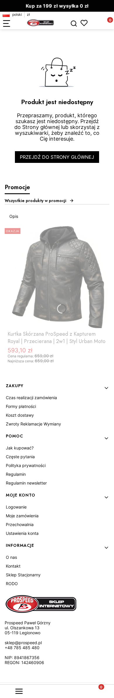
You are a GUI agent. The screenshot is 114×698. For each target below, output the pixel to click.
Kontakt (13, 565)
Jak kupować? (20, 447)
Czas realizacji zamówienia (31, 397)
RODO (12, 583)
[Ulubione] (84, 23)
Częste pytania (20, 456)
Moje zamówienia (22, 515)
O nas (11, 557)
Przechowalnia (20, 524)
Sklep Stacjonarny (23, 574)
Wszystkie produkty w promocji (35, 201)
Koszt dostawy (20, 415)
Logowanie (16, 506)
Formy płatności (21, 406)
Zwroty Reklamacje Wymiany (33, 423)
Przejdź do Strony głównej (57, 157)
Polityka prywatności (26, 465)
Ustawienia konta (22, 533)
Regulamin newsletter (26, 482)
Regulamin (16, 474)
